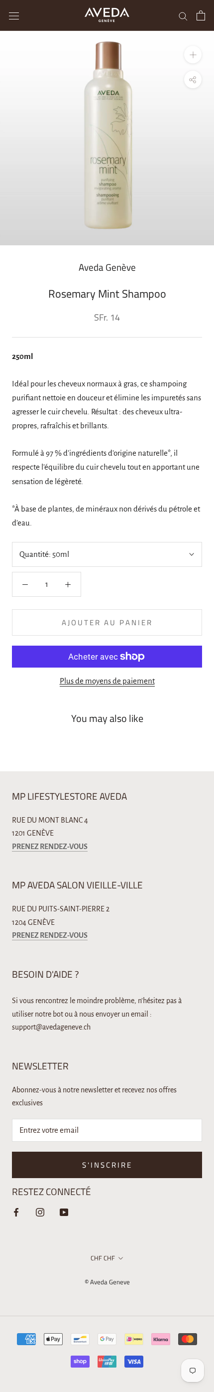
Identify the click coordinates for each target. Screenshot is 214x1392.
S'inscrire (107, 1165)
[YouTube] (64, 1211)
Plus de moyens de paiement (107, 681)
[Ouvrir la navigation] (14, 15)
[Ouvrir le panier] (201, 15)
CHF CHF (103, 1258)
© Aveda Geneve (107, 1282)
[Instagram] (40, 1211)
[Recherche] (183, 15)
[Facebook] (16, 1211)
